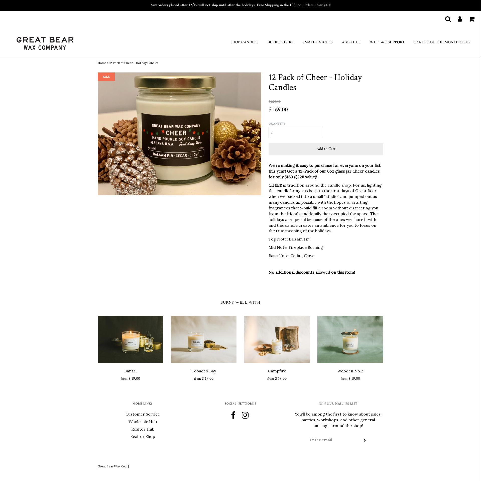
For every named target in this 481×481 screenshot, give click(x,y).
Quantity (277, 123)
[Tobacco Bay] (204, 339)
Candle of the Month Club (441, 42)
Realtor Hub (142, 429)
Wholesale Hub (143, 421)
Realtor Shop (142, 436)
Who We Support (387, 42)
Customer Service (143, 414)
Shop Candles (244, 42)
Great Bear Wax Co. (112, 466)
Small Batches (317, 42)
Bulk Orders (280, 42)
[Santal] (131, 339)
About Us (351, 42)
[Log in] (456, 19)
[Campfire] (277, 339)
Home (102, 63)
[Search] (445, 19)
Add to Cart (325, 148)
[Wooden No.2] (350, 339)
